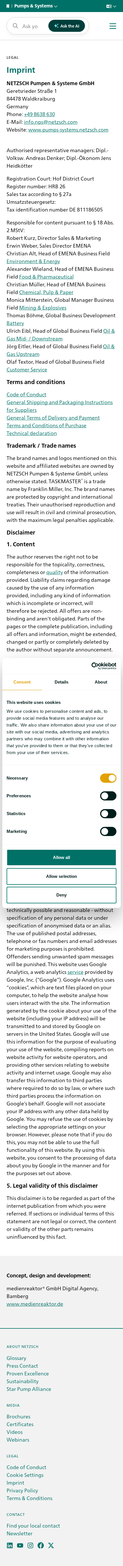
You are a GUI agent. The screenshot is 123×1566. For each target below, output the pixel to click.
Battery (15, 322)
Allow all (61, 857)
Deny (61, 894)
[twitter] (51, 1545)
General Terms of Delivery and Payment (53, 417)
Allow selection (61, 876)
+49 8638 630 (39, 114)
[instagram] (30, 1545)
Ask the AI (69, 26)
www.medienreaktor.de (35, 1303)
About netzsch (23, 1346)
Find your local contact (33, 1525)
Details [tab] (62, 682)
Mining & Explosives (42, 307)
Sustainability (23, 1381)
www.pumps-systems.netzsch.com (68, 129)
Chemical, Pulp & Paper (46, 291)
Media (13, 1405)
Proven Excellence (28, 1373)
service (76, 971)
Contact (16, 1514)
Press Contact (22, 1365)
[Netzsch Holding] (9, 6)
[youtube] (20, 1545)
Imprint (15, 1482)
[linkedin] (10, 1545)
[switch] (108, 795)
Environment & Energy (33, 261)
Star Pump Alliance (29, 1388)
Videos (15, 1431)
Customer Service (27, 369)
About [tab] (101, 682)
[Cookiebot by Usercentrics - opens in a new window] (91, 666)
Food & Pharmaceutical (46, 276)
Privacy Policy (22, 1490)
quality (54, 571)
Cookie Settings (25, 1474)
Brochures (18, 1416)
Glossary (16, 1357)
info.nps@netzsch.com (51, 121)
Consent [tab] (22, 682)
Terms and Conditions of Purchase (46, 425)
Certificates (20, 1424)
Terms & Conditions (29, 1498)
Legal (13, 1455)
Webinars (18, 1439)
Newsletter (20, 1533)
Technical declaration (32, 432)
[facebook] (40, 1545)
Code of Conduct (26, 394)
